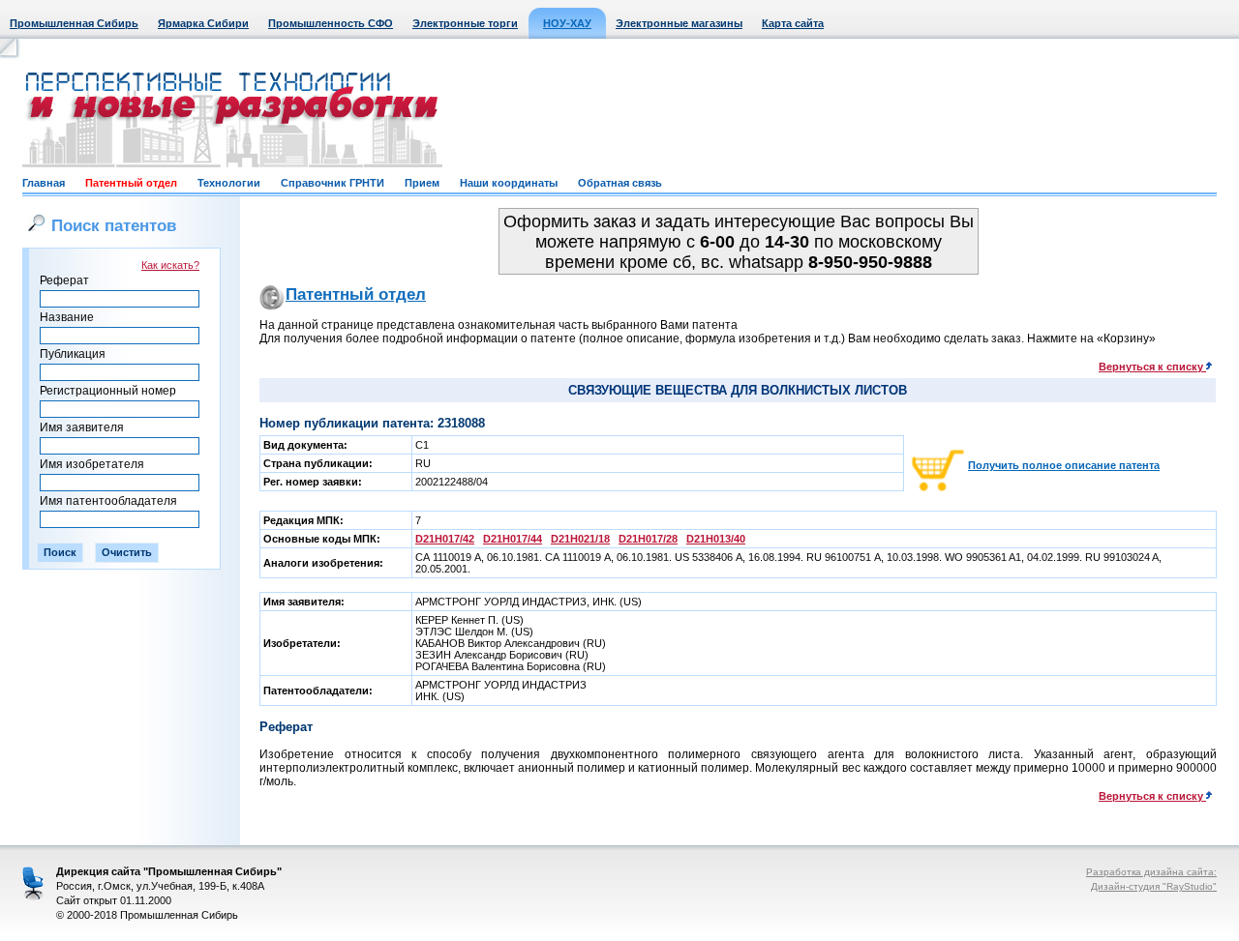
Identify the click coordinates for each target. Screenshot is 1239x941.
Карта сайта (793, 23)
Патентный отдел (131, 183)
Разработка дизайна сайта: (1151, 872)
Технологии (228, 183)
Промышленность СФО (330, 23)
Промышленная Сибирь (74, 23)
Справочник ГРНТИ (332, 183)
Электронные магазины (679, 23)
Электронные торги (465, 23)
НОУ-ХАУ (567, 23)
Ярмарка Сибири (203, 23)
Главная (43, 183)
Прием (422, 183)
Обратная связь (620, 183)
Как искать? (170, 265)
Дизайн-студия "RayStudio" (1154, 886)
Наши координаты (509, 183)
